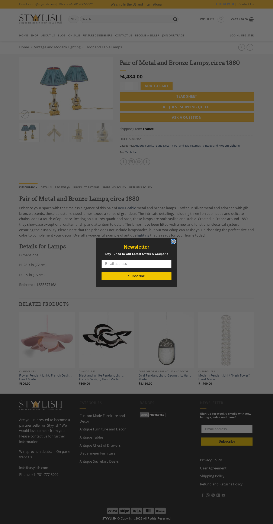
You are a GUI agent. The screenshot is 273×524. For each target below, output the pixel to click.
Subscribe (136, 276)
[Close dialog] (173, 241)
